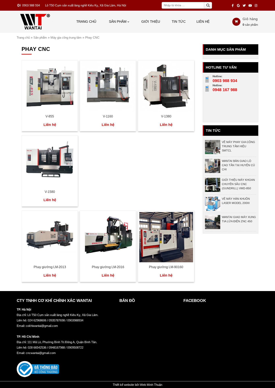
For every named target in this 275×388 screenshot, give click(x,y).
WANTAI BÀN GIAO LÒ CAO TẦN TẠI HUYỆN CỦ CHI (238, 165)
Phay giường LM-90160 (166, 267)
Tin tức (179, 21)
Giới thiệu (150, 21)
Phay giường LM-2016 (108, 267)
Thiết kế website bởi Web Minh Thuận (137, 384)
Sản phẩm (117, 21)
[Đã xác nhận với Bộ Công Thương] (38, 376)
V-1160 (108, 116)
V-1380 (166, 116)
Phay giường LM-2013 (50, 267)
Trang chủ (86, 21)
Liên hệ (203, 21)
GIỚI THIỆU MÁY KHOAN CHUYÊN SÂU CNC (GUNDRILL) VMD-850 (238, 184)
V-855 (49, 116)
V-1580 (50, 191)
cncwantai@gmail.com (41, 353)
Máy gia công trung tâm (66, 37)
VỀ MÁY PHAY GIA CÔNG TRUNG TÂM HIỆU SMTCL (238, 146)
